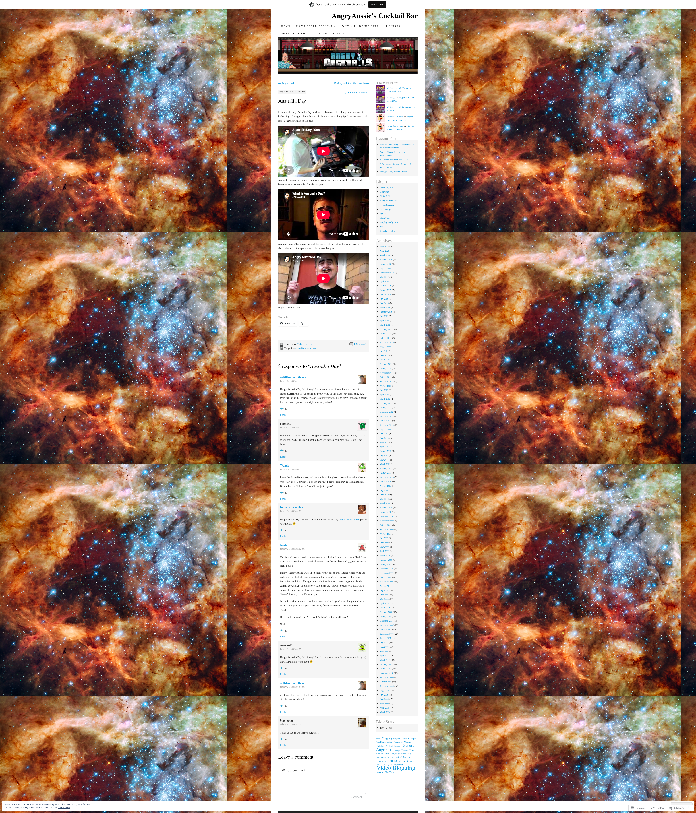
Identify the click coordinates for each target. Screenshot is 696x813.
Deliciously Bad (386, 187)
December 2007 (386, 620)
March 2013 (385, 398)
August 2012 (385, 429)
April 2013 (384, 394)
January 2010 (385, 511)
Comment (356, 796)
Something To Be (387, 230)
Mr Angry (391, 87)
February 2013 (386, 403)
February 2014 (386, 363)
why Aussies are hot (349, 519)
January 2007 (385, 668)
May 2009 (384, 546)
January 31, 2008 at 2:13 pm (292, 548)
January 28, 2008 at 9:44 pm (292, 380)
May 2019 (384, 276)
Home (285, 25)
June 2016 (384, 303)
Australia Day (292, 100)
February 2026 (386, 259)
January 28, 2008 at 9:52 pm (292, 427)
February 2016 (386, 311)
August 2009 (385, 533)
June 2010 (384, 494)
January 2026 (385, 263)
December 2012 (386, 411)
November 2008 (387, 572)
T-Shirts (393, 25)
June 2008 (384, 594)
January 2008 (385, 616)
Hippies (404, 750)
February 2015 (386, 329)
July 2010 (384, 490)
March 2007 (385, 659)
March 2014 (385, 359)
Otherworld (381, 760)
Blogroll (396, 738)
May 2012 (384, 442)
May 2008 (384, 598)
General (397, 746)
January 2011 (385, 472)
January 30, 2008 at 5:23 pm (292, 510)
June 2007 (384, 646)
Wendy (284, 465)
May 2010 (384, 498)
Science (410, 760)
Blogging (387, 738)
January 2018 (385, 285)
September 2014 (387, 342)
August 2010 (385, 485)
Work (380, 772)
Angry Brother (287, 83)
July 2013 (384, 390)
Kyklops (383, 213)
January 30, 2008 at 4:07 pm (292, 469)
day (307, 348)
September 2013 (387, 381)
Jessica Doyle (386, 209)
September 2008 (387, 581)
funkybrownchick (291, 507)
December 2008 (386, 568)
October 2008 (386, 577)
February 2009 (386, 559)
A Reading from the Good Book (394, 159)
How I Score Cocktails (316, 25)
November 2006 (387, 677)
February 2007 (386, 664)
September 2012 (387, 424)
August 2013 (385, 385)
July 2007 (384, 642)
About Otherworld (335, 33)
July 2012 (384, 433)
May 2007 (384, 651)
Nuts (382, 226)
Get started (377, 4)
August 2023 (385, 268)
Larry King (406, 753)
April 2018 (384, 281)
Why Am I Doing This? (361, 25)
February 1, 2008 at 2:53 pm (292, 724)
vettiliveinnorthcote (293, 377)
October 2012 (386, 420)
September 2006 (387, 685)
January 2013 (385, 407)
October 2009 (386, 524)
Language (395, 753)
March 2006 (385, 712)
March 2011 (385, 464)
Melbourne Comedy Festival (389, 757)
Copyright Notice (297, 33)
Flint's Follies (385, 196)
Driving (380, 746)
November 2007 (387, 625)
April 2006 (384, 707)
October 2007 (386, 629)
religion (402, 760)
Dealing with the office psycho (351, 83)
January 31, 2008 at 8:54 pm (292, 686)
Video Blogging (305, 344)
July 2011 (384, 455)
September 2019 (387, 272)
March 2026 (385, 255)
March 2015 (385, 324)
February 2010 (386, 507)
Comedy (398, 741)
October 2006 (386, 681)
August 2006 (385, 690)
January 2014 (385, 368)
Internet (385, 753)
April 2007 (384, 655)
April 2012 (384, 446)
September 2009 (387, 529)
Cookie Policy (64, 807)
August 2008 (385, 585)
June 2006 (384, 699)
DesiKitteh (384, 191)
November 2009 (387, 520)
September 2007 (387, 633)
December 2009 (386, 516)
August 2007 (385, 638)
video (313, 348)
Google (397, 750)
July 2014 (384, 350)
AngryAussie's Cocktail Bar (375, 15)
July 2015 (384, 316)
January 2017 (385, 289)
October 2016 (386, 294)
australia (299, 348)
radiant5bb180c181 (395, 116)
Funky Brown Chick (388, 200)
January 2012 (385, 450)
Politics (392, 760)
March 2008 (385, 607)
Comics (407, 741)
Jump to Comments (356, 92)
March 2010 (385, 503)
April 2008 (384, 603)
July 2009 (384, 538)
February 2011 (386, 468)
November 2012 (387, 416)
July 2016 (384, 298)
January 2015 (385, 333)
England (389, 745)
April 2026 (384, 250)
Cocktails (381, 741)
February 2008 (386, 611)
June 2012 (384, 437)
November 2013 (387, 372)
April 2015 (384, 320)
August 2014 (385, 346)
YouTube (389, 772)
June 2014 (384, 355)
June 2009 (384, 542)
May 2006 (384, 703)
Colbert (390, 741)
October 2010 (386, 481)
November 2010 (387, 477)
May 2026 (384, 246)
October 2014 (386, 337)
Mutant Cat (384, 217)
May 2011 (384, 459)
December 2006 (386, 672)
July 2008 (384, 590)
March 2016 (385, 307)
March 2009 (385, 555)
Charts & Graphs (409, 738)
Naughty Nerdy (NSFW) (390, 222)
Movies (406, 757)
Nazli (283, 545)
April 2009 (384, 551)
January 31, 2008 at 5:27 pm (292, 648)
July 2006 (384, 694)
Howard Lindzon (387, 204)
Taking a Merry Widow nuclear (393, 171)
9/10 (378, 738)
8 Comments (360, 344)
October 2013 (386, 376)
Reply (283, 414)
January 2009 (385, 564)
